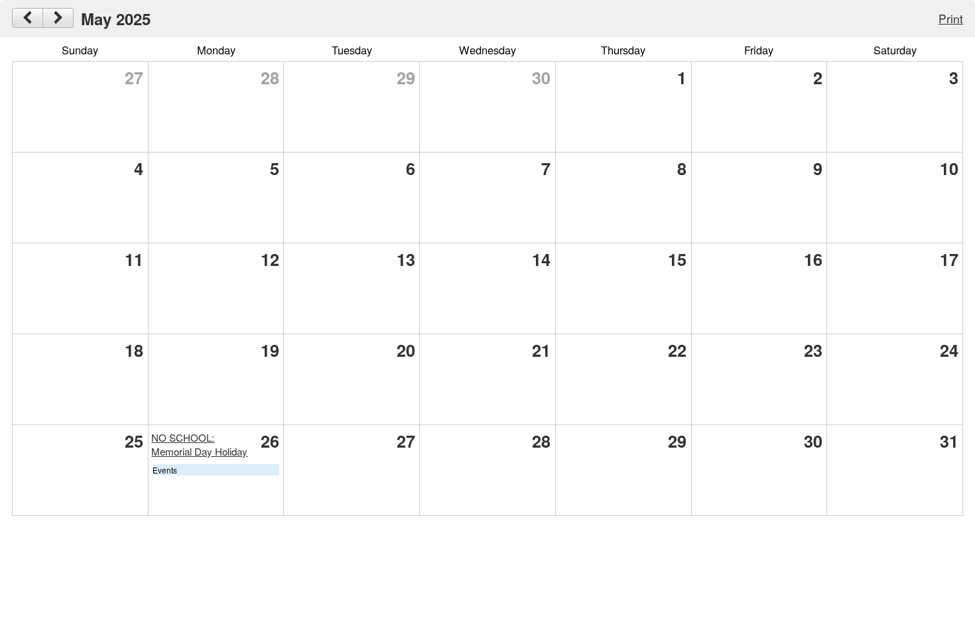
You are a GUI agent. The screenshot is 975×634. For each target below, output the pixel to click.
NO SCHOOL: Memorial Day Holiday (199, 444)
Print (951, 18)
